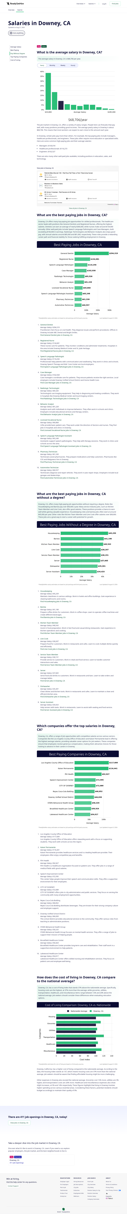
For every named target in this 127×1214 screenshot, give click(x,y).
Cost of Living (15, 60)
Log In (104, 4)
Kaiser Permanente (48, 847)
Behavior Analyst (47, 404)
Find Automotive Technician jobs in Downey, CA (59, 478)
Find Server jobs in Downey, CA (52, 681)
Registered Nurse (47, 340)
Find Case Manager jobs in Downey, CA (55, 382)
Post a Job (63, 1187)
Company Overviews (93, 1199)
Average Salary (15, 47)
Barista (43, 607)
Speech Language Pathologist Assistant (56, 436)
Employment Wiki (79, 1193)
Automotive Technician (49, 467)
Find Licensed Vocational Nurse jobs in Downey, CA (60, 430)
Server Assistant (46, 702)
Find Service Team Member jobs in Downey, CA (59, 665)
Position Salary (92, 1196)
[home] (15, 4)
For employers (64, 1184)
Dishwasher (45, 686)
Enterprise (63, 1196)
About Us (108, 1181)
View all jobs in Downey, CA (78, 208)
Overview (11, 10)
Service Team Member (49, 654)
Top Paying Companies (18, 57)
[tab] (42, 65)
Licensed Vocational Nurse (50, 420)
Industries (77, 1190)
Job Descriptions (78, 1184)
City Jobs (76, 1187)
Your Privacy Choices (112, 1190)
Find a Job (90, 1181)
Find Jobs (115, 4)
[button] (81, 3)
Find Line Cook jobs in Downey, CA (54, 649)
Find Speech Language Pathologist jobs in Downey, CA (61, 367)
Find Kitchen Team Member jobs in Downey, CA (59, 633)
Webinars (76, 1196)
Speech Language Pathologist (52, 356)
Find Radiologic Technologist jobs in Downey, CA (59, 398)
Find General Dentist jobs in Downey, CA (56, 335)
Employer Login (64, 1181)
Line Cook (44, 639)
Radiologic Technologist (49, 388)
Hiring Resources (79, 1181)
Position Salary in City (94, 1190)
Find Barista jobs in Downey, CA (52, 617)
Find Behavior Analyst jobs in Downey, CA (56, 414)
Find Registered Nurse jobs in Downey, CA (57, 351)
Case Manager (46, 372)
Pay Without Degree (17, 53)
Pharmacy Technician (48, 451)
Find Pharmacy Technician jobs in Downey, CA (58, 462)
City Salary (91, 1187)
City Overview (91, 1184)
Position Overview (93, 1193)
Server (42, 670)
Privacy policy (110, 1187)
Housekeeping (46, 591)
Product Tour (64, 1193)
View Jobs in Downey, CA (19, 1123)
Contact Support (13, 1186)
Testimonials (63, 1190)
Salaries (19, 10)
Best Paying (14, 50)
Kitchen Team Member (49, 623)
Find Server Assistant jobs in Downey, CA (56, 710)
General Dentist (46, 325)
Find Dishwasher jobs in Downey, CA (54, 696)
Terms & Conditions (111, 1184)
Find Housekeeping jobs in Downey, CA (55, 601)
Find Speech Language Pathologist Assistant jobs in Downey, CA (65, 446)
